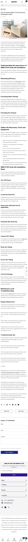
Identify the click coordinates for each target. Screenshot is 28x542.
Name (2, 424)
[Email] (15, 404)
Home (2, 5)
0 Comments (3, 16)
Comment (3, 436)
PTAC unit (14, 186)
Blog (6, 5)
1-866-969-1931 (10, 500)
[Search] (6, 2)
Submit (14, 474)
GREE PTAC (24, 239)
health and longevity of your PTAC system (10, 372)
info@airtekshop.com (8, 502)
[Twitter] (4, 404)
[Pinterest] (7, 404)
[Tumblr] (10, 404)
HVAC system (18, 81)
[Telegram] (12, 404)
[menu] (2, 2)
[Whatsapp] (18, 404)
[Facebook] (1, 404)
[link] (8, 540)
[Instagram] (5, 507)
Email (2, 430)
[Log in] (22, 2)
